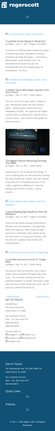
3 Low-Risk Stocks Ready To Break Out (25, 41)
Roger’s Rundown (38, 44)
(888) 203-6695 (12, 326)
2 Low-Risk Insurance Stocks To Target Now (26, 260)
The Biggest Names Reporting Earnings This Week (26, 162)
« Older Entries (13, 296)
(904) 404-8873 (12, 322)
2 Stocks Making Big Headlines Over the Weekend (26, 213)
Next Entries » (43, 296)
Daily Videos (36, 95)
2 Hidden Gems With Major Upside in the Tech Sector (27, 91)
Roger (11, 44)
